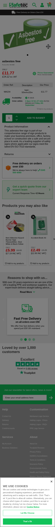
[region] (27, 502)
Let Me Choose (27, 513)
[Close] (51, 481)
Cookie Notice (33, 507)
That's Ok (27, 521)
